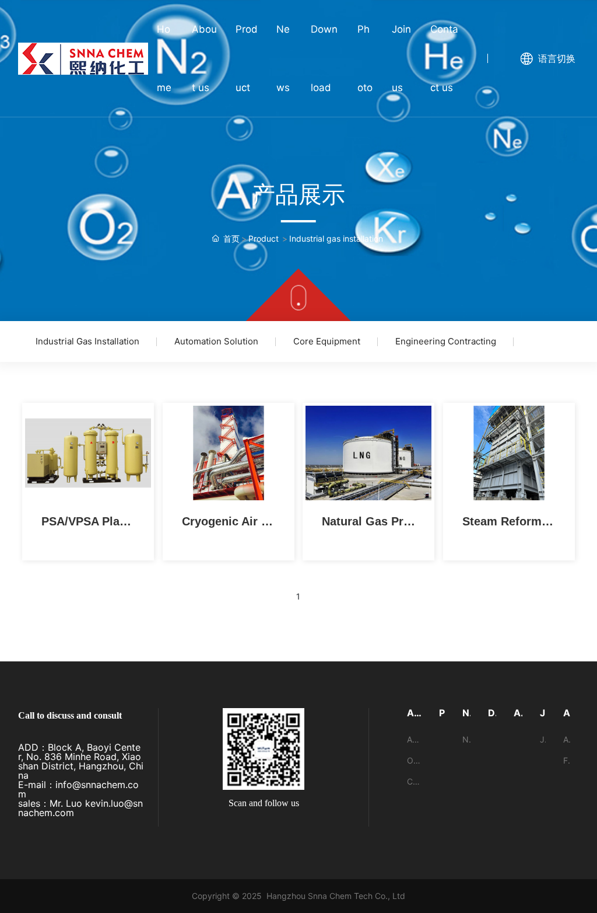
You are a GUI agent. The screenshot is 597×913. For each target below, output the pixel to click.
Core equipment (326, 341)
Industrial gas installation (87, 341)
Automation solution (216, 341)
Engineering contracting (445, 341)
